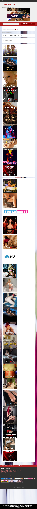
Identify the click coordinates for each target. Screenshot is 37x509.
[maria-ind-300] (10, 277)
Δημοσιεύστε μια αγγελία (28, 23)
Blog (9, 465)
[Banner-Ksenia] (10, 306)
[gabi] (10, 234)
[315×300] (10, 101)
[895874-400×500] (10, 423)
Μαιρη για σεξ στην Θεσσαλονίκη (6, 472)
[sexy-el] (10, 334)
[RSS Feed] (2, 0)
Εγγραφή (31, 0)
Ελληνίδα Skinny (3, 475)
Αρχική (3, 32)
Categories (6, 465)
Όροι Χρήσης (13, 465)
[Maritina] (10, 248)
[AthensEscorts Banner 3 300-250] (10, 113)
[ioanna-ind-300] (10, 292)
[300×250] (10, 56)
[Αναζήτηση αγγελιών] (16, 29)
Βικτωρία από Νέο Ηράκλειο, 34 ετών (7, 471)
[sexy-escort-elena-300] (10, 389)
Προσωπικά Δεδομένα (19, 465)
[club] (10, 363)
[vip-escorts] (10, 70)
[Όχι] (35, 506)
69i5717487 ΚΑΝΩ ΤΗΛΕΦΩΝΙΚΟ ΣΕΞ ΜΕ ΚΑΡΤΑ (9, 470)
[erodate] (10, 125)
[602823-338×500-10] (10, 405)
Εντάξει (18, 507)
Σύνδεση (34, 0)
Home (3, 465)
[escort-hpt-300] (10, 207)
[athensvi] (10, 192)
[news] (10, 263)
